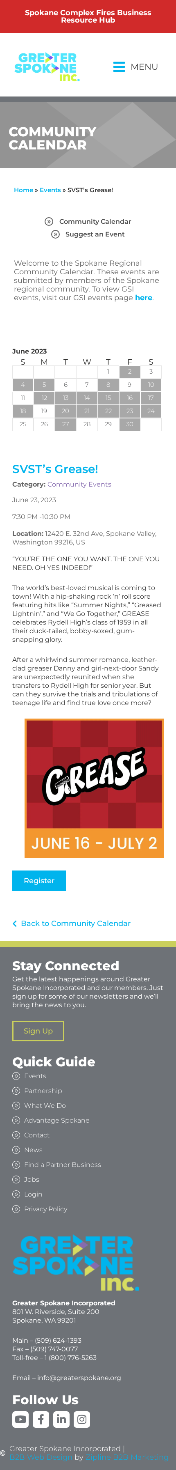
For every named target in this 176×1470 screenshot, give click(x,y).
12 (44, 398)
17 (151, 398)
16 (130, 398)
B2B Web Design (40, 1457)
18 (23, 411)
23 (129, 411)
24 (151, 411)
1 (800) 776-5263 (71, 1358)
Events (50, 190)
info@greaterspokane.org (79, 1378)
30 (129, 424)
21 (87, 411)
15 (108, 398)
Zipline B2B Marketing (127, 1457)
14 (87, 398)
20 (65, 411)
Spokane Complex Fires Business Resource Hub (88, 16)
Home (23, 190)
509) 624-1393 (59, 1340)
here (143, 297)
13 (65, 398)
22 (108, 411)
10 (151, 384)
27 (65, 424)
